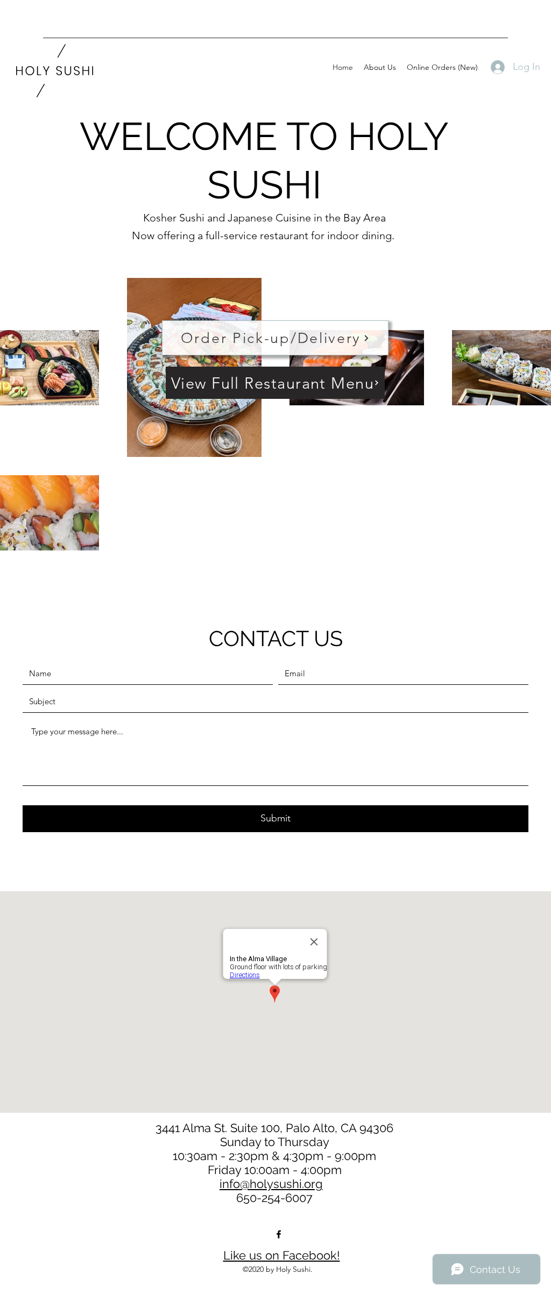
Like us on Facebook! (281, 1255)
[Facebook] (278, 1234)
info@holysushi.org (271, 1184)
